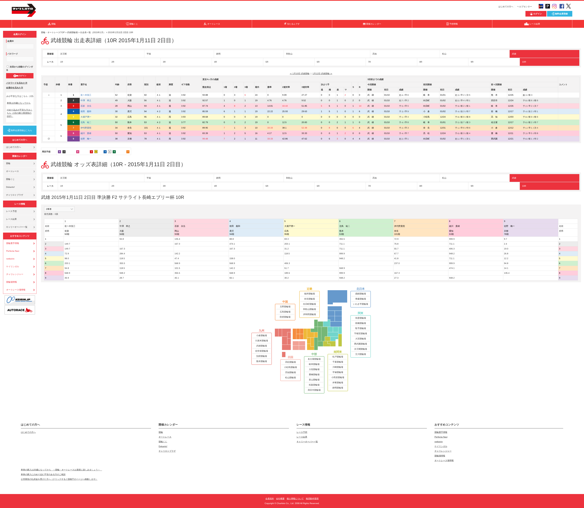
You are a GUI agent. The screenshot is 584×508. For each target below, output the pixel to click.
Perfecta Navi (12, 251)
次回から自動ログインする (19, 68)
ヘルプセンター (524, 6)
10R (524, 62)
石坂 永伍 (88, 106)
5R (267, 62)
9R (472, 62)
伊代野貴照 (88, 128)
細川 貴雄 (88, 133)
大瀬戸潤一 (88, 117)
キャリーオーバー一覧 (16, 227)
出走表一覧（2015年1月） (92, 32)
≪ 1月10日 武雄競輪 (299, 73)
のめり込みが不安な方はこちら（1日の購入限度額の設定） (19, 113)
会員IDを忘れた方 (14, 87)
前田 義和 (88, 111)
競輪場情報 (11, 282)
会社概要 (280, 498)
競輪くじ (10, 179)
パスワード (12, 54)
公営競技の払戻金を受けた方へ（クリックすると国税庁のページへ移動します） (59, 479)
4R (215, 62)
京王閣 (63, 54)
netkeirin (10, 258)
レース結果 (11, 219)
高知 (374, 54)
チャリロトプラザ (14, 195)
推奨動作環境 (312, 498)
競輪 (8, 163)
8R (420, 62)
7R (369, 62)
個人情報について (295, 498)
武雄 (514, 54)
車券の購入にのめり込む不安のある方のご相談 (43, 474)
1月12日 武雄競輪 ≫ (322, 73)
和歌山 (289, 54)
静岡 (218, 54)
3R (164, 62)
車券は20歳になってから (19, 103)
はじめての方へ (505, 6)
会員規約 (269, 498)
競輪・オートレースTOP (53, 32)
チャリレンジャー (14, 274)
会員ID (10, 41)
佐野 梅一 (88, 138)
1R (61, 62)
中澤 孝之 (88, 100)
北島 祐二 (88, 122)
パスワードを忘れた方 (16, 83)
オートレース (12, 171)
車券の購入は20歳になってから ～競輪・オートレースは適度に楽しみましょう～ (61, 470)
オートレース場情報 (15, 289)
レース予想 (11, 211)
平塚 (149, 54)
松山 (444, 54)
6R (318, 62)
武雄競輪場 (72, 32)
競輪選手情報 (12, 243)
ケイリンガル (12, 266)
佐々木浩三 (88, 95)
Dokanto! (10, 187)
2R (112, 62)
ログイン (22, 76)
